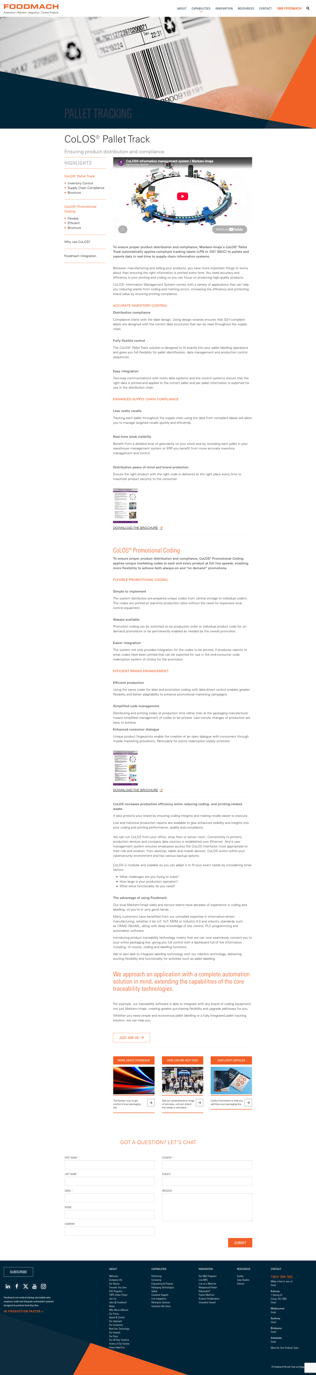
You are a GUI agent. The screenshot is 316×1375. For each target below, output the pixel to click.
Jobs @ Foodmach (118, 1302)
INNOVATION (224, 8)
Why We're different (118, 1309)
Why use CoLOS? (77, 242)
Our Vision (114, 1313)
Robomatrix (204, 1291)
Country (168, 1157)
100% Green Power (118, 1294)
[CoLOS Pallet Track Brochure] (125, 505)
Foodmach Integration (80, 256)
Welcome (113, 1275)
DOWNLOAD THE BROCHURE (135, 528)
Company (70, 1223)
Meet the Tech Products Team (285, 1347)
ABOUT (182, 8)
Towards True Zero (117, 1287)
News (112, 1306)
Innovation (206, 1269)
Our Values (114, 1283)
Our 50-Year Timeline (119, 1339)
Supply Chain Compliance (86, 188)
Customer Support (159, 1294)
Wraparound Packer (208, 1287)
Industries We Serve (161, 1306)
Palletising (156, 1275)
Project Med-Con (117, 1347)
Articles (240, 1283)
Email (69, 1190)
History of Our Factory (119, 1343)
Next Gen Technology (119, 1328)
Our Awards (114, 1332)
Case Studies (243, 1279)
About (113, 1269)
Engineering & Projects (162, 1283)
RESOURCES (246, 8)
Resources (243, 1269)
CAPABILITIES (201, 8)
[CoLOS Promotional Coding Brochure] (125, 768)
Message (167, 1190)
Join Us (112, 1298)
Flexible (73, 218)
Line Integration (158, 1298)
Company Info (115, 1279)
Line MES (203, 1279)
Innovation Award (207, 1302)
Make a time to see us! (282, 1281)
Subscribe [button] (18, 1272)
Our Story (113, 1336)
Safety (154, 1291)
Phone (68, 1207)
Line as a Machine (207, 1283)
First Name (72, 1157)
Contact (276, 1269)
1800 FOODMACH (289, 8)
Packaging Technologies (162, 1287)
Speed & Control (117, 1317)
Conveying (156, 1279)
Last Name (71, 1174)
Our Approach (115, 1321)
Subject (166, 1174)
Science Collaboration (209, 1298)
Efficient (74, 223)
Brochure (74, 192)
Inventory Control (80, 183)
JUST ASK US (129, 1037)
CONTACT (265, 8)
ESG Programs (115, 1291)
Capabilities (158, 1269)
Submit (240, 1242)
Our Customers (116, 1324)
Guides (240, 1275)
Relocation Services (160, 1302)
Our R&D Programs (207, 1275)
